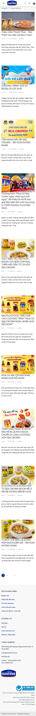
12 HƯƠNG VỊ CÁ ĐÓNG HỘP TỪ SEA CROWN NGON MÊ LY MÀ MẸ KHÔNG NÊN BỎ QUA (16, 489)
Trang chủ (4, 8)
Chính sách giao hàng (8, 607)
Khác (2, 211)
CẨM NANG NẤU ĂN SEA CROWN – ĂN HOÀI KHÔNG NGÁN (16, 142)
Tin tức (3, 38)
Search (25, 3)
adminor (21, 38)
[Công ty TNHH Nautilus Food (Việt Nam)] (25, 688)
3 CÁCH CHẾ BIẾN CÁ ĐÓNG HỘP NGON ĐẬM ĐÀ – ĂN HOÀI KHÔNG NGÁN (17, 543)
